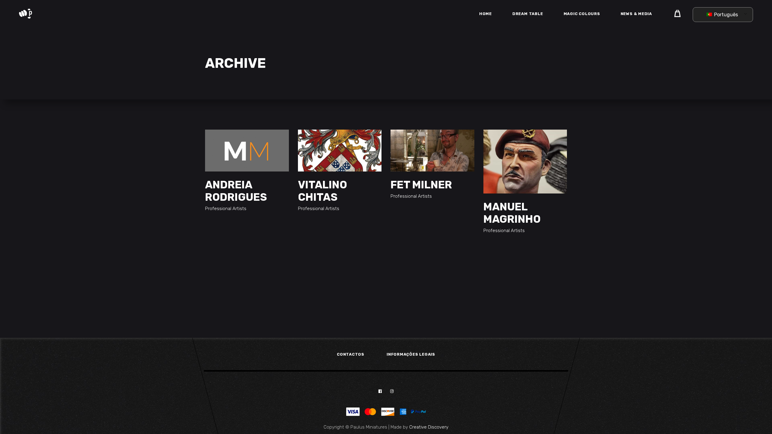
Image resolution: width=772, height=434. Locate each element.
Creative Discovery (428, 427)
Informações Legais (411, 354)
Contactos (350, 354)
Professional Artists (225, 208)
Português (725, 14)
